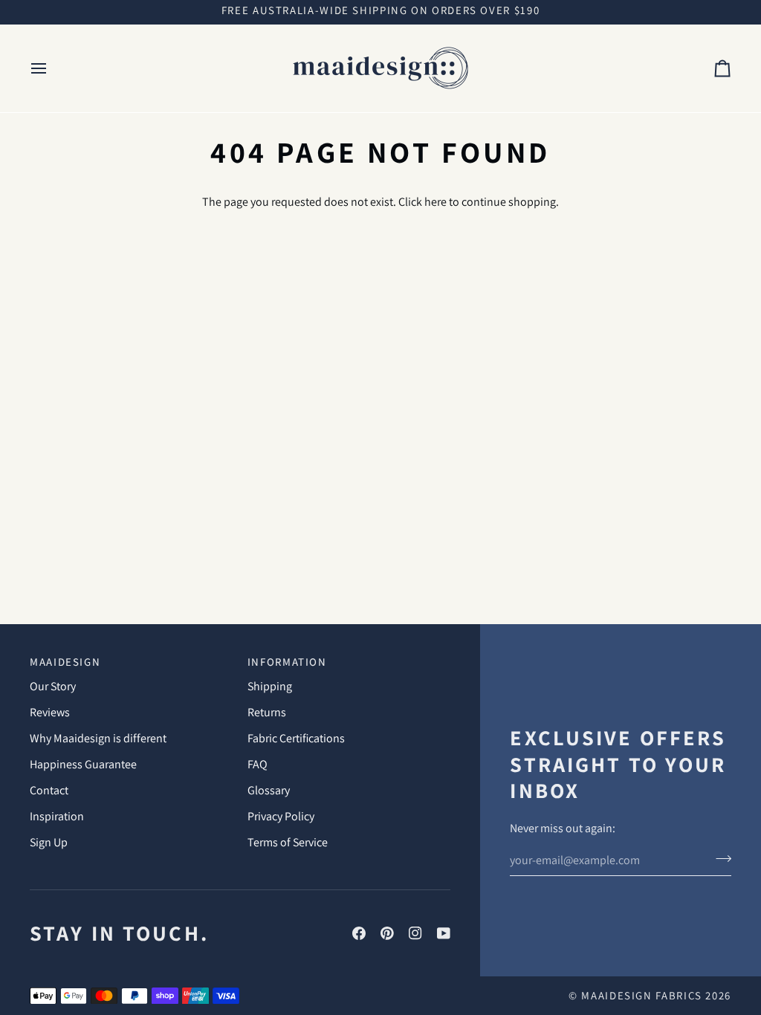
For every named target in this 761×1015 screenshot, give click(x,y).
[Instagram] (415, 933)
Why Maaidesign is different (98, 738)
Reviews (50, 712)
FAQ (257, 764)
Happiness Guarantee (83, 764)
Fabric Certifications (296, 738)
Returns (266, 712)
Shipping (269, 686)
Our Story (53, 686)
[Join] (719, 858)
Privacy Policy (280, 816)
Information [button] (287, 662)
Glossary (268, 790)
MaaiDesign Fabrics (643, 995)
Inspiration (57, 816)
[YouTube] (443, 933)
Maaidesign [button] (65, 662)
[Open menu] (52, 68)
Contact (49, 790)
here (435, 202)
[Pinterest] (387, 933)
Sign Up (49, 842)
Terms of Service (287, 842)
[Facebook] (359, 933)
